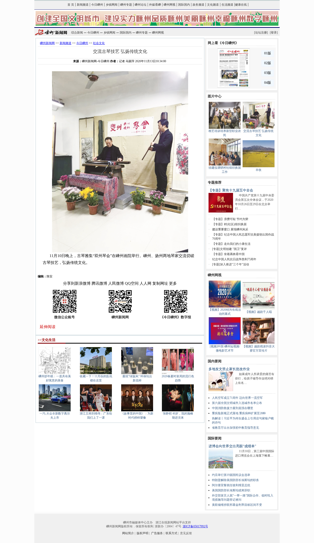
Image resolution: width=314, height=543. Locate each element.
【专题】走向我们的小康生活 (231, 244)
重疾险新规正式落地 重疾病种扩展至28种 (239, 413)
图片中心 (215, 96)
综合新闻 (77, 32)
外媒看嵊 (155, 4)
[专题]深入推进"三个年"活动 (230, 264)
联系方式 (171, 533)
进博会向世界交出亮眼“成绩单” (232, 446)
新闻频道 (83, 4)
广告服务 (157, 533)
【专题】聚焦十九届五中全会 (231, 190)
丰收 (259, 170)
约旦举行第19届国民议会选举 (231, 475)
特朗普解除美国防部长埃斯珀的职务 (235, 480)
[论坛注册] (261, 32)
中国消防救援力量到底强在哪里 (232, 408)
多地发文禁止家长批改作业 (229, 369)
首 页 (70, 4)
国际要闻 (215, 438)
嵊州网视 (169, 4)
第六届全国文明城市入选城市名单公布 (237, 403)
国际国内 (184, 4)
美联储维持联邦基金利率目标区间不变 (237, 505)
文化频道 (213, 4)
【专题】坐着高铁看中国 (228, 254)
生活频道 (227, 4)
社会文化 (99, 43)
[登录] (274, 32)
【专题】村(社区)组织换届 (229, 224)
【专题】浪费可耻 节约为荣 (230, 219)
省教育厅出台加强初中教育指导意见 (235, 427)
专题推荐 (215, 182)
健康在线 (241, 4)
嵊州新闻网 (47, 43)
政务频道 (198, 4)
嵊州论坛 (140, 4)
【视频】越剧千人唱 (258, 312)
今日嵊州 (97, 4)
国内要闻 (215, 361)
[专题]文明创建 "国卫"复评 (229, 249)
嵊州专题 (126, 4)
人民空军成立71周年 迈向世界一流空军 (237, 398)
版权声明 (142, 533)
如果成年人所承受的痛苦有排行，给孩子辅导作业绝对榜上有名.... (254, 378)
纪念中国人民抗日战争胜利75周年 (234, 259)
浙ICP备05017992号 (195, 526)
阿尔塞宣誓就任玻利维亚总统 (231, 485)
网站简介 (128, 533)
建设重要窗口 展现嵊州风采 (230, 229)
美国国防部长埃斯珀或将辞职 (231, 490)
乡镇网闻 (112, 4)
